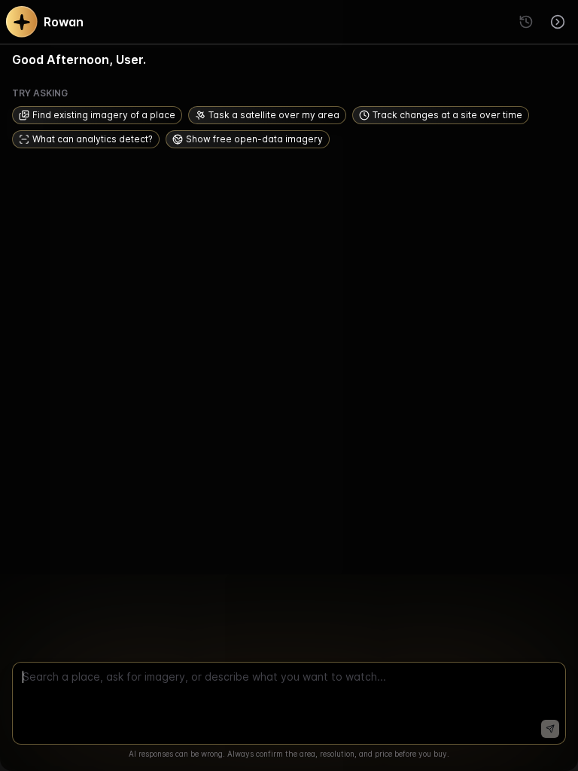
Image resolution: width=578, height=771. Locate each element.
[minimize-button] (557, 22)
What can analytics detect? (92, 139)
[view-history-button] (526, 22)
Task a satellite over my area (273, 114)
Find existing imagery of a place (103, 114)
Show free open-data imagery (254, 139)
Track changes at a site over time (447, 114)
